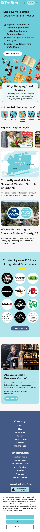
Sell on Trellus (20, 460)
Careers (20, 436)
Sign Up (31, 3)
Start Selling (11, 398)
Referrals (20, 471)
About (20, 426)
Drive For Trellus (20, 439)
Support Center (20, 477)
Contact (20, 443)
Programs (20, 474)
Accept (20, 517)
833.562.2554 (20, 446)
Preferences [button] (18, 510)
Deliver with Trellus (20, 464)
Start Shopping (12, 54)
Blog (20, 429)
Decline (20, 522)
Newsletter (20, 432)
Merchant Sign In (20, 457)
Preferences (20, 527)
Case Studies (20, 467)
